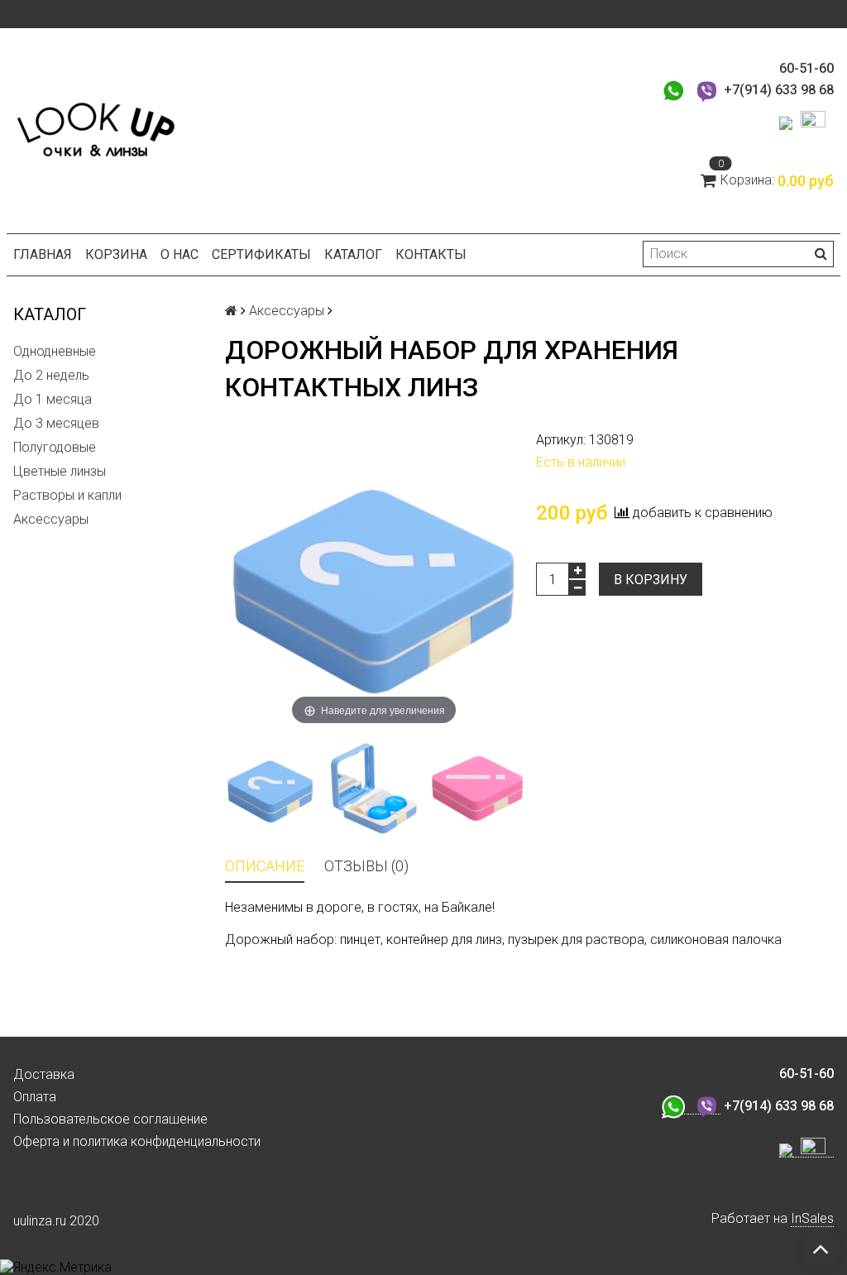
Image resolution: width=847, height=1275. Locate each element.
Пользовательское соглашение (110, 1119)
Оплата (34, 1097)
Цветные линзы (59, 471)
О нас (179, 254)
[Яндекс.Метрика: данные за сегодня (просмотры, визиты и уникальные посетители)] (56, 1267)
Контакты (431, 254)
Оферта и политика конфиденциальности (137, 1141)
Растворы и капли (67, 495)
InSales (812, 1218)
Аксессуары (51, 519)
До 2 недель (51, 375)
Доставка (43, 1074)
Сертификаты (261, 254)
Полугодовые (54, 447)
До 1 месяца (52, 399)
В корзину (650, 579)
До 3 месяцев (56, 423)
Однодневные (54, 351)
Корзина (116, 254)
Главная (42, 254)
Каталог (353, 254)
